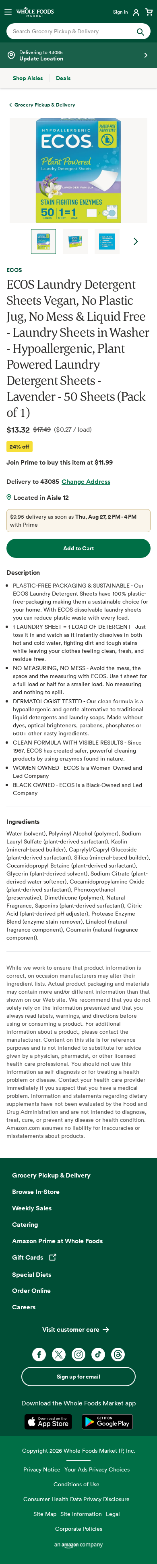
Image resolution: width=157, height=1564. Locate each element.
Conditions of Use (76, 1484)
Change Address (86, 481)
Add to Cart (78, 548)
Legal (113, 1514)
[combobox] (72, 31)
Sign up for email (78, 1377)
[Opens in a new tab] (49, 1422)
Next (136, 242)
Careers (23, 1306)
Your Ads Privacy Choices (97, 1469)
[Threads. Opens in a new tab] (118, 1354)
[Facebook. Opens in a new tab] (39, 1354)
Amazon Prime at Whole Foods (57, 1240)
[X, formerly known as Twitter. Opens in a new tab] (59, 1354)
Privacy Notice (41, 1469)
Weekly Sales (32, 1208)
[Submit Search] (140, 31)
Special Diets (31, 1274)
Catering (25, 1224)
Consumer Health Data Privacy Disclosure (76, 1499)
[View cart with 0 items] (149, 11)
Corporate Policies (78, 1528)
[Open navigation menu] (8, 11)
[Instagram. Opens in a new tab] (78, 1354)
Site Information (81, 1514)
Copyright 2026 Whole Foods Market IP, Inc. (78, 1450)
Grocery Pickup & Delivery (51, 1175)
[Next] (75, 186)
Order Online (31, 1290)
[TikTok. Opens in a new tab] (98, 1354)
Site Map (44, 1514)
